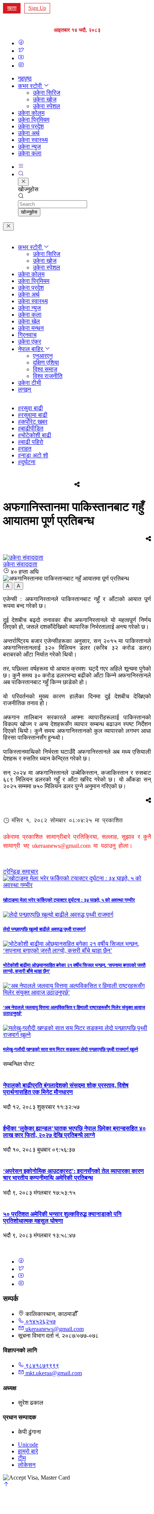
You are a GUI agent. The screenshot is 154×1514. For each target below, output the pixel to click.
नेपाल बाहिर (31, 349)
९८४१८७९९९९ (41, 1365)
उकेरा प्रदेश (31, 126)
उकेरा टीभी (29, 383)
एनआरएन (43, 356)
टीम (22, 1458)
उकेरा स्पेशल (46, 106)
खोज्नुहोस (29, 212)
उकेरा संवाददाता (20, 564)
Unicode (28, 1444)
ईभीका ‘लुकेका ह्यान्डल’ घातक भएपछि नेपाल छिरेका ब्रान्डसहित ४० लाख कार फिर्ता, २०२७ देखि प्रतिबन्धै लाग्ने (74, 1131)
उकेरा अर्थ (29, 133)
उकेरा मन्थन (31, 328)
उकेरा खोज (44, 99)
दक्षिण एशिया (46, 362)
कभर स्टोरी (30, 86)
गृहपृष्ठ (25, 78)
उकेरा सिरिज (46, 92)
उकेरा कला (29, 153)
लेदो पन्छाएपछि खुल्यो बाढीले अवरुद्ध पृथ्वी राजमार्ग (44, 929)
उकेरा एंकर (29, 341)
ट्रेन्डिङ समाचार (20, 871)
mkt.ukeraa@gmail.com (53, 1373)
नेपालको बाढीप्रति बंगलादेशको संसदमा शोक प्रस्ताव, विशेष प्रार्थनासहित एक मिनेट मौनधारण (66, 1088)
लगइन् (24, 389)
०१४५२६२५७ (40, 1321)
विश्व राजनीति (47, 376)
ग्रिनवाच (27, 335)
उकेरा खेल (29, 321)
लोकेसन (27, 1465)
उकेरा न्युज (29, 146)
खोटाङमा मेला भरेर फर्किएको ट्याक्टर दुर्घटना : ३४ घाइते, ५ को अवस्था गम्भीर (69, 900)
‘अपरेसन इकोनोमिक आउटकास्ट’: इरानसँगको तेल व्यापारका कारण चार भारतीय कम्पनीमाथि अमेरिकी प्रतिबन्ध (73, 1174)
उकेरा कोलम (31, 113)
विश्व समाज (45, 369)
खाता (11, 8)
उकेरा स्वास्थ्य (33, 140)
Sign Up (37, 8)
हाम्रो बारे (28, 1451)
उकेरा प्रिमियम (33, 119)
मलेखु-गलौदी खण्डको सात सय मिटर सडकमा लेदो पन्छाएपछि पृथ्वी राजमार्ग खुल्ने (70, 1049)
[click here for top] (6, 1485)
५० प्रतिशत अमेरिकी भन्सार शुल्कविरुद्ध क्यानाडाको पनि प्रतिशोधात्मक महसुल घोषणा (62, 1217)
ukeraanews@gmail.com (54, 1329)
